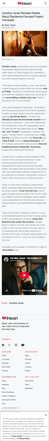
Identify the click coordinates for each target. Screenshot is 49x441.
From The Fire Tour (28, 190)
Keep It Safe (8, 140)
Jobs (3, 403)
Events (27, 363)
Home (27, 384)
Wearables (29, 388)
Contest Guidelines (9, 396)
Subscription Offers (9, 399)
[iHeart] (24, 3)
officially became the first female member (21, 119)
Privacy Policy (24, 438)
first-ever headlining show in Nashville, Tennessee (24, 145)
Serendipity (8, 249)
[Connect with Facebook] (3, 345)
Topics (4, 303)
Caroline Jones (16, 302)
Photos (27, 370)
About (4, 380)
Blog (3, 388)
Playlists (5, 370)
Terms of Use (17, 436)
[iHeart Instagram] (16, 345)
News (27, 355)
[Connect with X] (9, 345)
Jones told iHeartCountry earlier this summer (22, 220)
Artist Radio (6, 367)
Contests (28, 367)
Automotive (29, 380)
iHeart (4, 355)
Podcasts (5, 363)
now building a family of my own (21, 97)
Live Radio (6, 359)
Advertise (5, 384)
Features (28, 359)
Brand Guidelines (8, 392)
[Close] (46, 415)
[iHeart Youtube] (22, 345)
